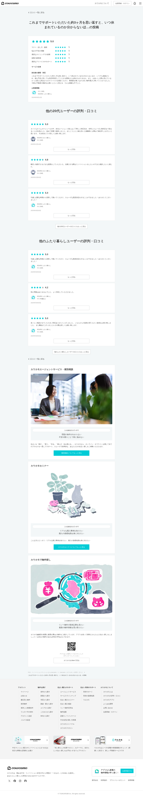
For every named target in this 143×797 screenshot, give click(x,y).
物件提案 (63, 712)
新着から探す (45, 696)
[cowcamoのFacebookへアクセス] (15, 781)
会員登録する (127, 771)
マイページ (25, 692)
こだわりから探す (47, 712)
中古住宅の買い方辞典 (68, 720)
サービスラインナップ (68, 696)
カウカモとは (108, 692)
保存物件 (24, 704)
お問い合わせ (108, 708)
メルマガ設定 (25, 720)
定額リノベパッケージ (68, 716)
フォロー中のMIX (27, 712)
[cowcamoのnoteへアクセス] (25, 781)
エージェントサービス (68, 692)
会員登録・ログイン (122, 3)
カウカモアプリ (108, 700)
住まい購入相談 (65, 704)
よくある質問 (108, 704)
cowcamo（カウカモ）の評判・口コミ (71, 672)
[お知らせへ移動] (135, 3)
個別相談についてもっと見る (71, 453)
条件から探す (45, 692)
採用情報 (131, 780)
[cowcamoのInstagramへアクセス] (20, 781)
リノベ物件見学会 (66, 708)
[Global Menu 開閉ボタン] (140, 3)
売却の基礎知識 (88, 696)
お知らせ (24, 696)
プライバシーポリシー (117, 780)
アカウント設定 (26, 716)
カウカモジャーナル (67, 724)
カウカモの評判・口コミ (112, 696)
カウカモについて (102, 3)
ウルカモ (86, 700)
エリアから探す (46, 708)
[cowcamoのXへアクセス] (9, 781)
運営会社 (95, 780)
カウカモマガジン (66, 728)
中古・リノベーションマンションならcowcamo (42, 672)
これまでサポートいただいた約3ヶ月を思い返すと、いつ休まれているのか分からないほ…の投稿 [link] (57, 675)
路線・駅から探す (47, 704)
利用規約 (104, 780)
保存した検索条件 (27, 708)
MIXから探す (45, 716)
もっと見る (71, 149)
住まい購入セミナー (67, 700)
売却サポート (88, 692)
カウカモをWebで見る (71, 660)
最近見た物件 (25, 700)
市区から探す (45, 700)
